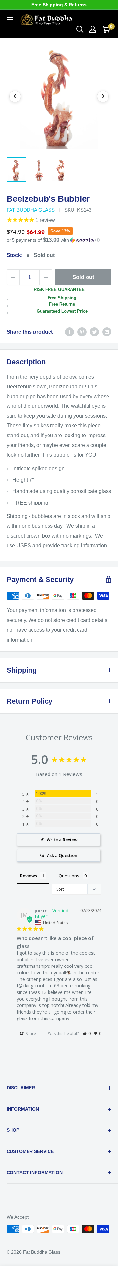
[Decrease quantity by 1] (13, 277)
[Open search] (80, 29)
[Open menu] (10, 19)
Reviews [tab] (28, 876)
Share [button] (30, 1033)
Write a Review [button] (62, 840)
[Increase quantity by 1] (46, 277)
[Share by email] (106, 332)
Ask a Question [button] (62, 855)
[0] (106, 29)
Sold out (83, 277)
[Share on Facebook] (69, 332)
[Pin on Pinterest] (82, 332)
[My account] (92, 29)
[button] (59, 240)
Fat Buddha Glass (31, 210)
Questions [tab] (69, 876)
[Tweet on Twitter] (94, 332)
